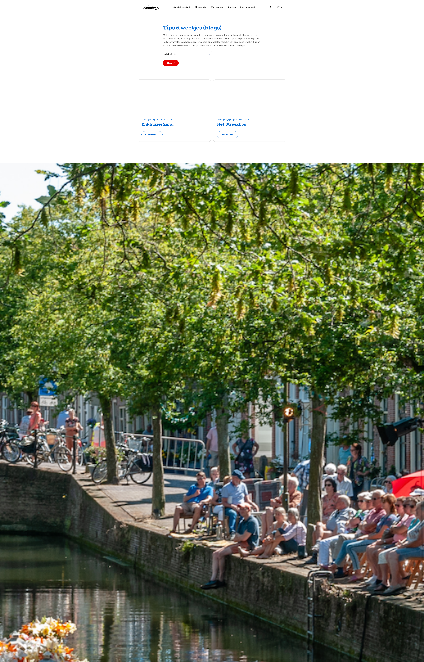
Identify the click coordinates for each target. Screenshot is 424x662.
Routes (232, 7)
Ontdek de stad (181, 7)
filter (169, 63)
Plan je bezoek (248, 7)
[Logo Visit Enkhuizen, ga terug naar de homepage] (150, 7)
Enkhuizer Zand (157, 124)
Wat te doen (217, 7)
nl (278, 7)
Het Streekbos (231, 124)
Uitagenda (200, 7)
